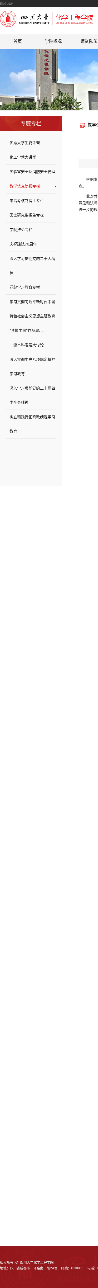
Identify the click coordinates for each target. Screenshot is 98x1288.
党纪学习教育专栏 (25, 287)
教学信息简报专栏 (25, 186)
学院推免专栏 (21, 229)
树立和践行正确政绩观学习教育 (32, 424)
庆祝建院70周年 (23, 244)
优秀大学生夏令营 (25, 142)
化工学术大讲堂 (23, 157)
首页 (17, 41)
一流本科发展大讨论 (27, 345)
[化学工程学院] (46, 25)
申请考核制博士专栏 (27, 200)
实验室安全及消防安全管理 (32, 171)
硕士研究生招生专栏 (27, 215)
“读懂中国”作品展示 (26, 330)
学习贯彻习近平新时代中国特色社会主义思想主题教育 (32, 308)
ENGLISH (6, 3)
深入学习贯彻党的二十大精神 (32, 265)
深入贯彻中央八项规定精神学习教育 (32, 366)
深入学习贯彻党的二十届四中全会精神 (32, 395)
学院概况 (53, 41)
